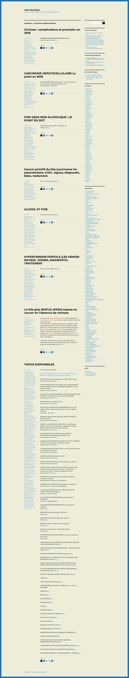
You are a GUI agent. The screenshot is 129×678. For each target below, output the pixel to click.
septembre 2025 (89, 94)
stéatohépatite (27, 156)
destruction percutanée (29, 194)
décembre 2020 (89, 124)
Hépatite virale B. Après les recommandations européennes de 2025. (95, 60)
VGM (25, 245)
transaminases (31, 226)
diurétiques (26, 401)
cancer (29, 53)
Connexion (88, 371)
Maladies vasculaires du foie (92, 323)
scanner (31, 101)
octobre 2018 (88, 159)
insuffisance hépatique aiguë (92, 309)
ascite (25, 40)
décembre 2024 (89, 100)
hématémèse (32, 286)
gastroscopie (32, 274)
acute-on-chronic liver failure (92, 194)
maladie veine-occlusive (91, 320)
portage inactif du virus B (91, 333)
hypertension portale (28, 276)
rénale (32, 502)
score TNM (26, 103)
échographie (32, 146)
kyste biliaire (88, 312)
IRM (29, 96)
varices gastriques (28, 296)
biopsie (32, 87)
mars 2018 (88, 163)
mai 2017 (88, 177)
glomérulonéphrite (28, 480)
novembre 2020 (89, 125)
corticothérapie (27, 235)
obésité (25, 154)
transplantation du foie (29, 227)
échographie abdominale (29, 236)
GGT (33, 238)
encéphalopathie (28, 44)
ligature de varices (28, 292)
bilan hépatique (30, 229)
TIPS (32, 294)
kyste (87, 310)
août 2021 (88, 118)
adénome (26, 375)
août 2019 (88, 145)
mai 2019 (88, 149)
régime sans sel (27, 502)
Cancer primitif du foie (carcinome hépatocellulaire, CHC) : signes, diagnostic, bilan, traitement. (52, 172)
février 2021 (88, 121)
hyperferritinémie (28, 432)
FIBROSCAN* (27, 133)
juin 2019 (88, 147)
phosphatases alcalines (29, 497)
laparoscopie (30, 488)
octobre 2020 (88, 126)
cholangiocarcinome (90, 218)
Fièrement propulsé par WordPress (39, 672)
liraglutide (26, 153)
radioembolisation (28, 98)
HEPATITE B (31, 420)
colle (25, 283)
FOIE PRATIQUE (32, 10)
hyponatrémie (89, 301)
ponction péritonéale (28, 500)
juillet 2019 (88, 146)
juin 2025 (88, 95)
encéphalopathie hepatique (91, 243)
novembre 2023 (89, 102)
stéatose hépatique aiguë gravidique (93, 346)
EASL (29, 474)
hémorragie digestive (29, 287)
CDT (33, 232)
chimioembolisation (28, 92)
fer (33, 405)
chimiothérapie (27, 193)
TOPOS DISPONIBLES (39, 364)
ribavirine (26, 504)
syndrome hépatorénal (90, 350)
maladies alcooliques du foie (92, 322)
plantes (32, 498)
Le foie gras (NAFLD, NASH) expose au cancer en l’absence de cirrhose (50, 311)
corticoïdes (30, 233)
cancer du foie (30, 40)
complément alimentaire (91, 235)
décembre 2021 (89, 114)
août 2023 (88, 105)
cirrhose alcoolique (28, 223)
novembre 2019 (89, 140)
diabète (30, 144)
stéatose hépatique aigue (91, 344)
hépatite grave (33, 425)
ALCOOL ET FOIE (36, 209)
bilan (29, 87)
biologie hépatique (28, 128)
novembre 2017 (89, 169)
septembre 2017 (89, 171)
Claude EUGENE (89, 62)
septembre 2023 (89, 104)
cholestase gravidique (29, 394)
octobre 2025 (88, 93)
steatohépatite (27, 135)
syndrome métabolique (29, 141)
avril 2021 (88, 119)
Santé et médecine (90, 334)
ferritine (26, 406)
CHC (33, 85)
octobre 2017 (88, 170)
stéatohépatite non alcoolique (92, 339)
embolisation (27, 95)
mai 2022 (88, 109)
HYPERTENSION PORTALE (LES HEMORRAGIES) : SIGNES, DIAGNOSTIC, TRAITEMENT (52, 260)
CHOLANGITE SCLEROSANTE (92, 223)
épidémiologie (27, 476)
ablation (26, 87)
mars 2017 (88, 180)
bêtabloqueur (29, 279)
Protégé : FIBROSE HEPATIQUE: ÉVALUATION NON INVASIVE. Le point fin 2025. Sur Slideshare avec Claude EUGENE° (95, 40)
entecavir (31, 403)
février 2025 (88, 98)
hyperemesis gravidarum (29, 430)
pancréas (88, 329)
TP (24, 242)
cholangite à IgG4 (89, 220)
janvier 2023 (88, 107)
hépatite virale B (27, 426)
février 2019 (88, 153)
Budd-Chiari (27, 270)
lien (58, 268)
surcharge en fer (89, 348)
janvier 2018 (88, 166)
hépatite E (26, 423)
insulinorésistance (28, 151)
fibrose (30, 147)
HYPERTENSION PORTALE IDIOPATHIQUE (95, 299)
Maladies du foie (30, 239)
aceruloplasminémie (28, 371)
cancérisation (30, 327)
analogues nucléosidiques (91, 197)
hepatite (26, 417)
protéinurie (26, 501)
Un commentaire (28, 508)
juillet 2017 (88, 174)
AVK (25, 279)
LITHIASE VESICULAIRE (91, 315)
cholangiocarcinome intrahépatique (93, 219)
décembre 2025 (89, 90)
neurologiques (27, 495)
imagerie (26, 96)
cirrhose (33, 54)
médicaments (32, 494)
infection (88, 305)
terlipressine (31, 504)
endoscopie (26, 274)
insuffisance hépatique (91, 308)
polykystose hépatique (90, 332)
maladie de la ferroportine (91, 319)
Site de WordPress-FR (90, 375)
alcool (25, 229)
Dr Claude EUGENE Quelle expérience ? (94, 75)
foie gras (34, 133)
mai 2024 (88, 101)
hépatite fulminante (90, 285)
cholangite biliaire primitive (92, 222)
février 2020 (88, 136)
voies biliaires (89, 361)
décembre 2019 (89, 139)
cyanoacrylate (30, 283)
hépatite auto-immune (90, 278)
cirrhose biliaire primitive (91, 230)
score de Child (27, 60)
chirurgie (26, 94)
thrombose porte (28, 277)
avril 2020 (88, 133)
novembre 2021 (89, 115)
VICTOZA (31, 157)
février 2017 (88, 181)
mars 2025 (88, 97)
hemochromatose (28, 415)
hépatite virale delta (90, 289)
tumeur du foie (89, 358)
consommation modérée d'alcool (93, 236)
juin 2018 (88, 160)
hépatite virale (27, 486)
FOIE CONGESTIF (89, 257)
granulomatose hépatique (91, 265)
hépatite (30, 289)
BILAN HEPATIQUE (28, 127)
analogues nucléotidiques (91, 198)
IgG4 (87, 303)
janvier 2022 (88, 112)
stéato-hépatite (27, 333)
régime (31, 501)
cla (86, 232)
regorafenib (26, 101)
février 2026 (88, 88)
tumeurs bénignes (28, 468)
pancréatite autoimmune (91, 330)
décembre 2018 (89, 156)
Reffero (30, 57)
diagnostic (31, 94)
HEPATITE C (26, 422)
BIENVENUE (30, 380)
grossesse (26, 412)
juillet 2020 (88, 129)
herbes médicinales (29, 429)
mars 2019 (88, 152)
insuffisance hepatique (91, 306)
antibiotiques (27, 51)
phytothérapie (27, 498)
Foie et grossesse (89, 258)
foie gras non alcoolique (91, 261)
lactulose (26, 57)
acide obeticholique (28, 143)
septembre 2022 (89, 108)
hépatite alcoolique (28, 224)
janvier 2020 (88, 138)
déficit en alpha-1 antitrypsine (92, 237)
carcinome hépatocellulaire (91, 215)
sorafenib (31, 103)
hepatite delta (33, 422)
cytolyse (33, 235)
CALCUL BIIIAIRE (31, 384)
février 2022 (88, 111)
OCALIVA (30, 154)
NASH (30, 48)
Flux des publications (90, 372)
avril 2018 (88, 162)
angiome (33, 378)
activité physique (28, 372)
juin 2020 (88, 131)
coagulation (88, 233)
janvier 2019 (88, 155)
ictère (34, 224)
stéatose (31, 138)
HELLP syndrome (89, 270)
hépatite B (30, 483)
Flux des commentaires (91, 374)
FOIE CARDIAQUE (89, 256)
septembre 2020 (89, 128)
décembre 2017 (89, 167)
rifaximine (26, 58)
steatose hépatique (28, 140)
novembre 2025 (89, 91)
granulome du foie (90, 267)
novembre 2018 (89, 157)
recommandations (28, 99)
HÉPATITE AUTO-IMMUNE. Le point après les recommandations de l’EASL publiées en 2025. (95, 44)
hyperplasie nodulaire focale (92, 296)
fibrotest (34, 147)
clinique (26, 474)
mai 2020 (88, 132)
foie (35, 85)
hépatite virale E (89, 291)
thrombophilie (27, 294)
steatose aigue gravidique (30, 454)
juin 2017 (88, 176)
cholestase (33, 392)
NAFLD (25, 134)
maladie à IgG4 (89, 318)
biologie (33, 470)
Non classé (88, 327)
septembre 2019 (89, 143)
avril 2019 (88, 150)
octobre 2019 (88, 142)
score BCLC (31, 58)
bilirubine (26, 217)
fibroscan (26, 147)
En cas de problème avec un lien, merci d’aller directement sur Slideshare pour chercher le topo (94, 78)
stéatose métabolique (90, 347)
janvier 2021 (88, 122)
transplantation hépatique (30, 197)
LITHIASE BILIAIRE (90, 313)
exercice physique (28, 405)
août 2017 (88, 173)
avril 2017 (88, 178)
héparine (26, 289)
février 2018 (88, 164)
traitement (32, 61)
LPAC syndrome (89, 316)
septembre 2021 (89, 117)
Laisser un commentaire (29, 63)
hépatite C (26, 484)
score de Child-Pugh (31, 102)
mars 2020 (88, 135)
